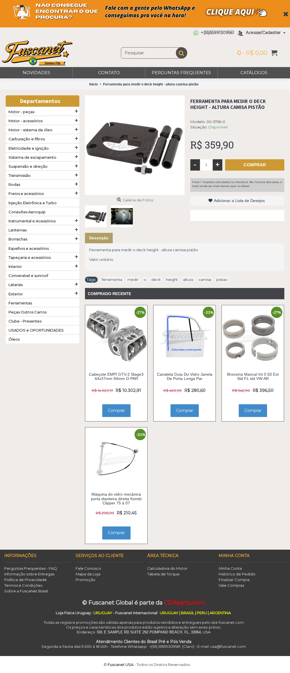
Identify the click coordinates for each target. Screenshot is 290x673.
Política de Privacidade (25, 579)
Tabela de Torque (163, 574)
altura (188, 279)
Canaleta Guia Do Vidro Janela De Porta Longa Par (184, 376)
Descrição (98, 238)
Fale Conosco (88, 568)
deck (156, 279)
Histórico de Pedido (237, 574)
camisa (204, 279)
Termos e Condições (23, 585)
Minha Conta (230, 568)
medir (132, 279)
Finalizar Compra (234, 579)
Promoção (85, 579)
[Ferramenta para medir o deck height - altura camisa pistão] (135, 145)
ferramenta (112, 279)
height (172, 279)
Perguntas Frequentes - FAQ (30, 568)
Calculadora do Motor (167, 568)
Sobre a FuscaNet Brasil (26, 591)
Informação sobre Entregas (29, 574)
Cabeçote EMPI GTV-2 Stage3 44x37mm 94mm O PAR (116, 376)
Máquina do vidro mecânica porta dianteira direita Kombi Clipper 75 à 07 (116, 498)
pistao (222, 279)
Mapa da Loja (88, 574)
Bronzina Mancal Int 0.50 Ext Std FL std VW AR (253, 376)
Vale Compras (231, 585)
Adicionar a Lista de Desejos (239, 200)
